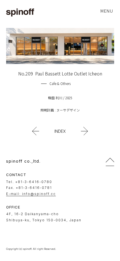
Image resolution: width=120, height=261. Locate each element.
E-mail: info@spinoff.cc (31, 194)
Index (60, 131)
